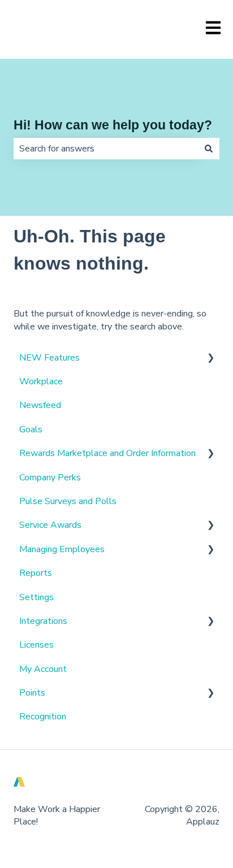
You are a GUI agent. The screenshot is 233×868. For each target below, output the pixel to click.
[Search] (208, 148)
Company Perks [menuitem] (50, 477)
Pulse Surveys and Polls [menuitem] (67, 501)
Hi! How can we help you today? (113, 125)
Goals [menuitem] (30, 429)
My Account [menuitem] (43, 669)
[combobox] (106, 148)
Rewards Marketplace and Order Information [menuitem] (107, 453)
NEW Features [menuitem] (49, 357)
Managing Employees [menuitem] (62, 549)
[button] (210, 358)
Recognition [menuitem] (42, 716)
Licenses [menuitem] (36, 645)
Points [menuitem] (32, 693)
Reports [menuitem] (35, 573)
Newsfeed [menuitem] (40, 405)
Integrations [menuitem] (43, 621)
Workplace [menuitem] (41, 381)
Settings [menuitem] (36, 597)
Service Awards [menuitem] (50, 525)
